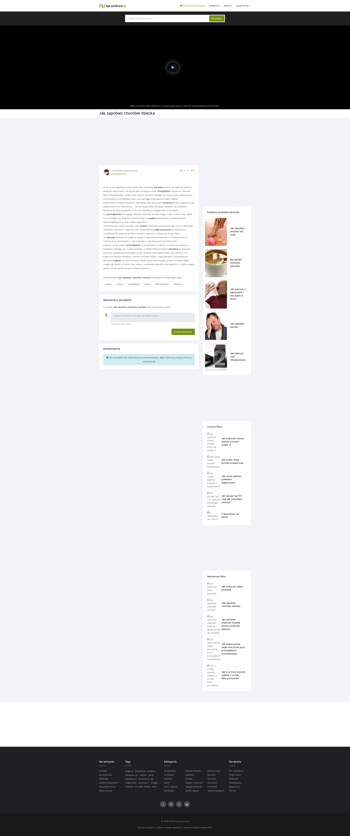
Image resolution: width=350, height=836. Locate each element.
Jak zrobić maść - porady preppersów (232, 461)
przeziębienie (134, 284)
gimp (151, 775)
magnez (108, 284)
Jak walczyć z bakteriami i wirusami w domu (238, 294)
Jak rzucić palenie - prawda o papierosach (232, 479)
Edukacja (169, 790)
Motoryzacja (213, 771)
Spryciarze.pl (182, 821)
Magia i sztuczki (194, 782)
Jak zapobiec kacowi (237, 325)
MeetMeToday (120, 174)
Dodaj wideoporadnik (193, 5)
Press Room (235, 775)
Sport (167, 782)
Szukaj (217, 18)
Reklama (233, 778)
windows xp (131, 775)
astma (147, 284)
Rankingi (103, 778)
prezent (129, 786)
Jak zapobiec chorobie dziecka (230, 604)
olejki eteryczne (162, 284)
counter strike (142, 786)
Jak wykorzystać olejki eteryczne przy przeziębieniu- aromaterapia (233, 649)
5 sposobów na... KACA (230, 515)
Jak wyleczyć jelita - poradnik (232, 588)
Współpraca (235, 782)
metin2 (143, 775)
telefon (151, 771)
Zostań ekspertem (108, 782)
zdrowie (119, 284)
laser (154, 786)
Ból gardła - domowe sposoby (236, 262)
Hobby (189, 778)
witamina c (178, 284)
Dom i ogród (170, 786)
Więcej (227, 5)
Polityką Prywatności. (201, 827)
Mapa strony (105, 790)
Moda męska (192, 790)
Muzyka (211, 775)
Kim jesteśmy (236, 771)
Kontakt (103, 771)
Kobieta (168, 778)
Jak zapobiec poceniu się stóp (237, 231)
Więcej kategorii (215, 790)
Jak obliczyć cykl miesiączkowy (238, 356)
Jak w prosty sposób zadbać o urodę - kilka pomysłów (233, 675)
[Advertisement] (175, 141)
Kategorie (214, 5)
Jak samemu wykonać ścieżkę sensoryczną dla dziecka (230, 624)
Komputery (170, 771)
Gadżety (190, 775)
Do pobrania (105, 775)
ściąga (154, 782)
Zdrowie (211, 778)
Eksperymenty (193, 771)
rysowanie (143, 779)
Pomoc (232, 790)
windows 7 (143, 782)
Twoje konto (242, 5)
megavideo (130, 782)
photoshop (140, 771)
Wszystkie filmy (107, 786)
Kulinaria (169, 775)
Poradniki (212, 786)
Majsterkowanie (194, 786)
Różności (212, 782)
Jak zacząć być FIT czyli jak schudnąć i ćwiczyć (232, 499)
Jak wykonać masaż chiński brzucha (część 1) (232, 441)
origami (129, 771)
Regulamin (234, 786)
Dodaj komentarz (183, 332)
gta (152, 779)
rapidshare (130, 779)
